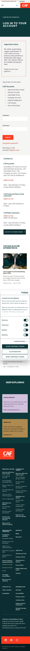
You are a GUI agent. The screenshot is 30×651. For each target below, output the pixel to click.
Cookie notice (20, 600)
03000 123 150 (8, 199)
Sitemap (18, 590)
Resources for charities (6, 580)
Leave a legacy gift (8, 499)
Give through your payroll (8, 490)
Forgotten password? (10, 143)
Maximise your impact (6, 503)
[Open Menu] (3, 5)
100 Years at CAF (21, 553)
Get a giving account (6, 476)
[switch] (26, 325)
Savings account (7, 567)
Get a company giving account (20, 477)
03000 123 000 (8, 180)
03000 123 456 (8, 216)
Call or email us (7, 590)
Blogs (17, 533)
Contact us (6, 586)
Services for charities (6, 531)
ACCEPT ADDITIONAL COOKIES (15, 346)
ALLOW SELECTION (15, 351)
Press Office (20, 565)
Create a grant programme (20, 505)
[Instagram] (17, 640)
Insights (19, 530)
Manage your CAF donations (7, 542)
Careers (18, 573)
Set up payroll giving (20, 482)
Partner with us (20, 557)
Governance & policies (20, 561)
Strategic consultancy (6, 575)
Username (6, 115)
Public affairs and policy (21, 569)
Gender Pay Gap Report (21, 609)
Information (20, 586)
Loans (4, 570)
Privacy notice (20, 596)
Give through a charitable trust (7, 481)
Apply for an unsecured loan (7, 546)
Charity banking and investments (7, 561)
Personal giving (8, 469)
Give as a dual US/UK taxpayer (7, 495)
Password (6, 125)
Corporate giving (20, 469)
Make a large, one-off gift (8, 486)
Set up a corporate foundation (21, 487)
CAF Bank (22, 1)
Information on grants (7, 555)
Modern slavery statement (20, 604)
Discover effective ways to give (8, 473)
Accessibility (20, 593)
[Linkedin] (5, 640)
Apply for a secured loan (8, 551)
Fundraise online (7, 538)
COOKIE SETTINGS (19, 341)
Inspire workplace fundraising (21, 491)
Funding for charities (5, 535)
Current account (7, 564)
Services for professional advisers (6, 518)
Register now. (14, 150)
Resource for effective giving (7, 523)
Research (19, 537)
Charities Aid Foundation (9, 1)
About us (19, 550)
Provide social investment (6, 512)
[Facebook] (11, 640)
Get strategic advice (6, 507)
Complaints (5, 593)
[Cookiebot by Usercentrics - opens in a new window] (21, 293)
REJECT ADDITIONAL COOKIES (15, 357)
